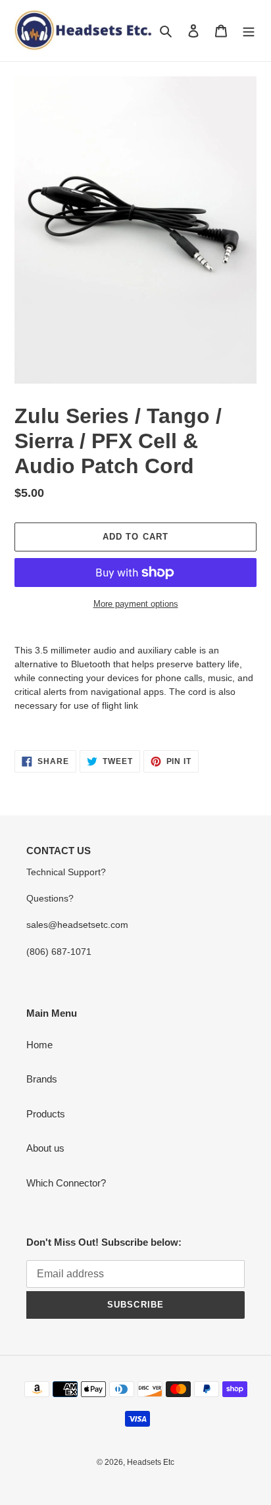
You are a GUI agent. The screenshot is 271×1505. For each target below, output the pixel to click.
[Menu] (248, 30)
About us (45, 1148)
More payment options (135, 604)
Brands (41, 1078)
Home (39, 1044)
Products (45, 1113)
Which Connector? (66, 1182)
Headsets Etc (150, 1462)
